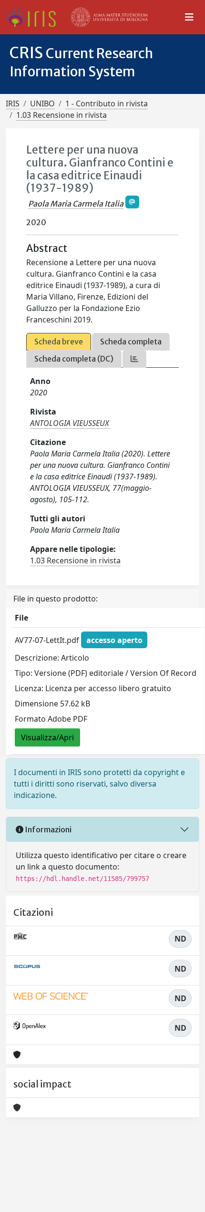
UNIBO (42, 103)
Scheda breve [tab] (58, 341)
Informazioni (47, 829)
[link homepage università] (109, 17)
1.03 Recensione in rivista (61, 115)
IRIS (13, 103)
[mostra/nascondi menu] (189, 17)
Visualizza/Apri (47, 737)
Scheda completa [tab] (131, 341)
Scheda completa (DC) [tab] (73, 358)
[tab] (134, 359)
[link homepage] (34, 17)
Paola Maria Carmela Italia (75, 203)
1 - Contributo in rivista (106, 103)
